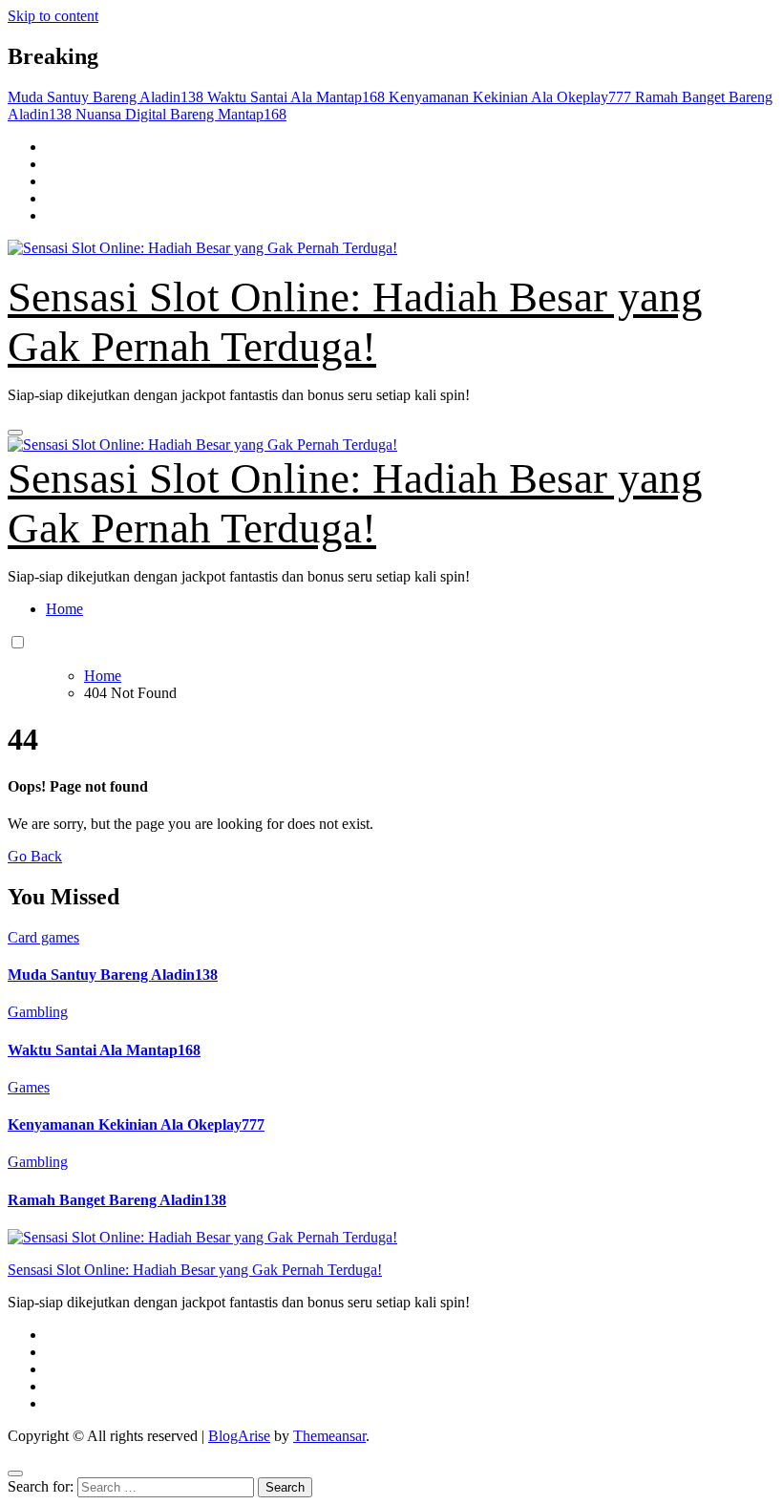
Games (29, 1087)
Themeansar (329, 1436)
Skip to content (53, 16)
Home (64, 609)
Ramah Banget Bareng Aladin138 (117, 1200)
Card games (43, 937)
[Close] (15, 1473)
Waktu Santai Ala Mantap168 (104, 1050)
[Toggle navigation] (15, 432)
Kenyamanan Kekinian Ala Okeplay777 (136, 1124)
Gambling (38, 1012)
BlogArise (239, 1436)
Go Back (35, 856)
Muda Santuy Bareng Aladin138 (113, 974)
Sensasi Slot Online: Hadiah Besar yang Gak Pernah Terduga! (195, 1269)
